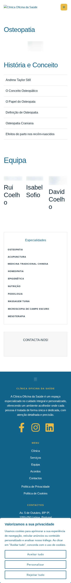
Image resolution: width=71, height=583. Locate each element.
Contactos (35, 478)
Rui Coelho (12, 195)
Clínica (35, 450)
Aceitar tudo (35, 554)
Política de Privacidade (35, 486)
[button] (35, 249)
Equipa (35, 464)
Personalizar (35, 564)
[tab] (35, 80)
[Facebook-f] (21, 427)
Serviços (35, 457)
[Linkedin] (49, 427)
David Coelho (57, 199)
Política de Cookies (36, 493)
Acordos (35, 471)
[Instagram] (35, 427)
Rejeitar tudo (35, 574)
